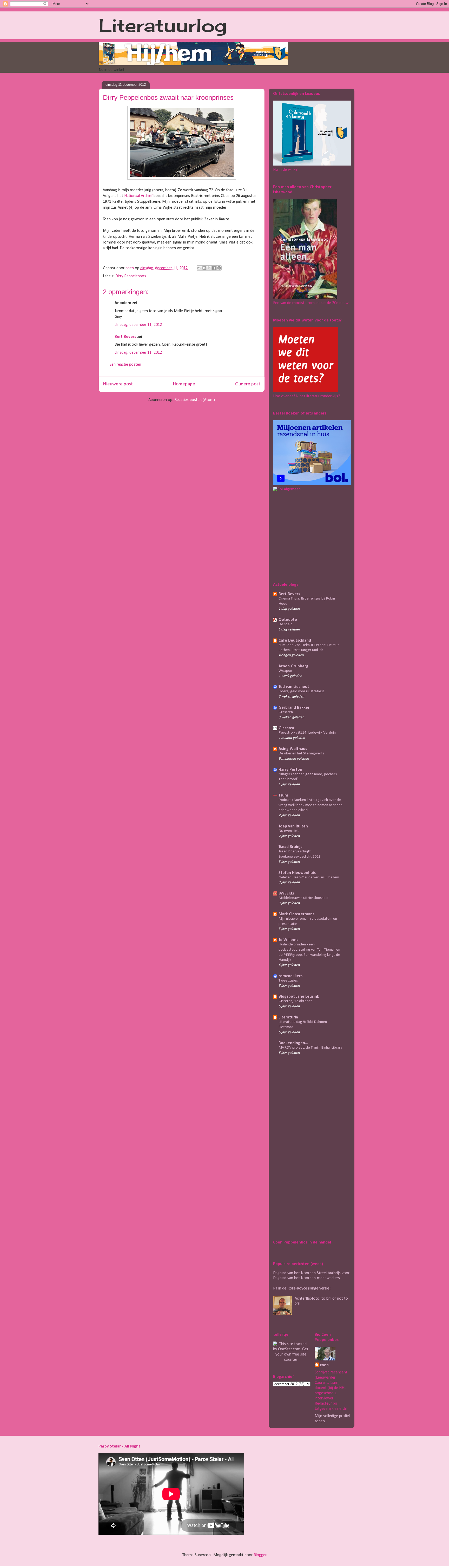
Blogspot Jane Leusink (299, 997)
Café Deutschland (295, 641)
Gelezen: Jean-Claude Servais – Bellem (309, 877)
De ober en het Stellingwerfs (301, 753)
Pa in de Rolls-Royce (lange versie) (302, 1288)
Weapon (285, 671)
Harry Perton (290, 770)
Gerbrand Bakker (294, 708)
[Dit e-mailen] (199, 268)
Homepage (184, 384)
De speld (286, 624)
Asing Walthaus (293, 749)
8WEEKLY (286, 893)
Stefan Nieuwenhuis (297, 873)
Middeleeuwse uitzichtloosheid (303, 898)
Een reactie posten (125, 365)
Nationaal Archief (138, 196)
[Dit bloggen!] (204, 268)
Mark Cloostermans (296, 914)
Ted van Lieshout (294, 687)
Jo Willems (288, 940)
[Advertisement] (305, 535)
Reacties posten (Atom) (194, 400)
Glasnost (287, 728)
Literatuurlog (163, 25)
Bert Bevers (125, 337)
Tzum (283, 795)
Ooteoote (288, 620)
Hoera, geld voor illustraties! (301, 691)
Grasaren (286, 712)
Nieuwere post (118, 384)
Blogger (260, 1555)
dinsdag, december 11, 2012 (138, 325)
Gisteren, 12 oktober (295, 1001)
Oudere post (247, 384)
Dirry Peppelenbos (130, 276)
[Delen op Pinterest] (219, 268)
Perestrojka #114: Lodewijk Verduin (307, 733)
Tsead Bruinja (290, 847)
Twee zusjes (288, 981)
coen (130, 268)
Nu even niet (289, 831)
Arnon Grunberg (293, 666)
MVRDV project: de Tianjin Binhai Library (310, 1048)
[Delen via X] (209, 268)
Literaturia (288, 1017)
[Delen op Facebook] (214, 268)
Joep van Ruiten (293, 826)
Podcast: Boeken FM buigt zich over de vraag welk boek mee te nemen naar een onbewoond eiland (310, 805)
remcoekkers (290, 976)
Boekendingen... (293, 1043)
